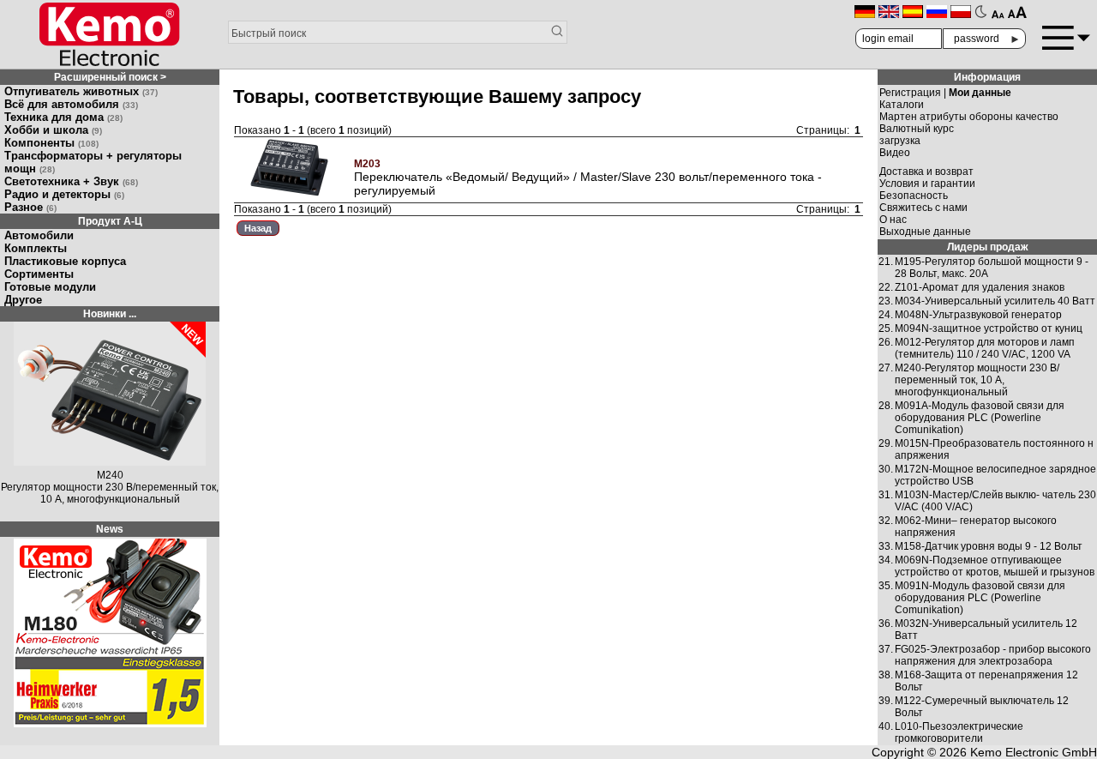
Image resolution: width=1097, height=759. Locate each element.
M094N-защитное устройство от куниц (988, 328)
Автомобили (39, 235)
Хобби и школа (53, 129)
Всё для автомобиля (71, 104)
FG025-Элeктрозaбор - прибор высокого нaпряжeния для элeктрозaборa (993, 655)
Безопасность (913, 196)
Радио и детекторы (64, 194)
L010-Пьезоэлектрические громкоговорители (959, 732)
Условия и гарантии (927, 184)
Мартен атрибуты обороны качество (968, 117)
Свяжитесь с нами (923, 208)
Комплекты (35, 248)
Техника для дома (63, 117)
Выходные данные (925, 232)
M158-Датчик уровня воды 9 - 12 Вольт (988, 546)
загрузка (899, 141)
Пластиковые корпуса (65, 261)
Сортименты (39, 274)
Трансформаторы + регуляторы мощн (93, 162)
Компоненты (51, 142)
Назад (258, 228)
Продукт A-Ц (110, 221)
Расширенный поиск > (110, 77)
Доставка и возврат (926, 172)
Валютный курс (916, 129)
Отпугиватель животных (81, 91)
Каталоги (901, 105)
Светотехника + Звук (71, 181)
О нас (893, 220)
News (109, 529)
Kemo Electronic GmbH (1033, 752)
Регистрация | (945, 93)
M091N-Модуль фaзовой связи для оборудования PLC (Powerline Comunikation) (980, 598)
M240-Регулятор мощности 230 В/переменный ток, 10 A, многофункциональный (977, 380)
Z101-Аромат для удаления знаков (979, 287)
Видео (894, 153)
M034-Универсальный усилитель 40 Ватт (995, 301)
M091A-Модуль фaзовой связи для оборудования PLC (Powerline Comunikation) (979, 418)
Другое (23, 299)
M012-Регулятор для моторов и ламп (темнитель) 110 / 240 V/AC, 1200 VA (985, 348)
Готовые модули (50, 286)
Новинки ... (109, 314)
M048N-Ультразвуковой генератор (978, 315)
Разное (30, 207)
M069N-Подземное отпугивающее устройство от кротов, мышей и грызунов (994, 566)
